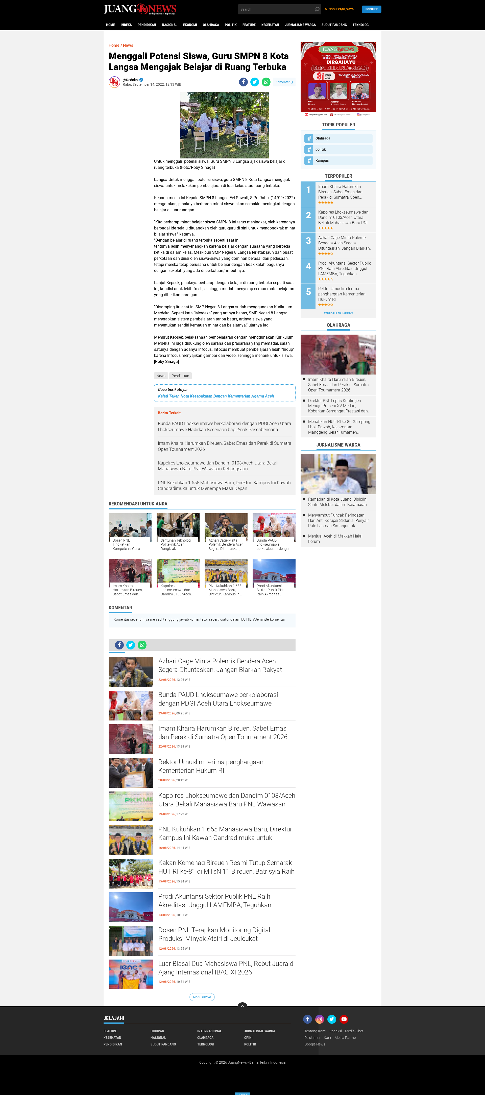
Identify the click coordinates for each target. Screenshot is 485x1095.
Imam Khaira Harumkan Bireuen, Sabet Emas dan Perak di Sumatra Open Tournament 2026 (222, 733)
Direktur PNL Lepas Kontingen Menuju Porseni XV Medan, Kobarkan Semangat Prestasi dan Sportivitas (338, 406)
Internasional (209, 1031)
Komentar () (284, 82)
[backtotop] (242, 1007)
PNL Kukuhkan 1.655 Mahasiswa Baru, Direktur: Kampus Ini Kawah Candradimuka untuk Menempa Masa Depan (226, 837)
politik (231, 25)
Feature (249, 25)
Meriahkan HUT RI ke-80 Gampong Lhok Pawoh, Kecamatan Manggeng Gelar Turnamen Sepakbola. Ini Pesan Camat (339, 427)
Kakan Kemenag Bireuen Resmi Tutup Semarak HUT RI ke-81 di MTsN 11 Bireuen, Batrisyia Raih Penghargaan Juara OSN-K (226, 871)
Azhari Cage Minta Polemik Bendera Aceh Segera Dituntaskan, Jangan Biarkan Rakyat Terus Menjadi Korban (220, 669)
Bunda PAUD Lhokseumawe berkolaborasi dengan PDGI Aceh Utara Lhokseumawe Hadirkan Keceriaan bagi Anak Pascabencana (222, 703)
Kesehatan (270, 25)
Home (110, 25)
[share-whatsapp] (266, 82)
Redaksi (335, 1031)
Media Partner (346, 1038)
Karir (327, 1038)
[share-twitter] (254, 82)
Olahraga (211, 25)
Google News (314, 1044)
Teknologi (361, 25)
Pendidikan (147, 25)
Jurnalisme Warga (300, 25)
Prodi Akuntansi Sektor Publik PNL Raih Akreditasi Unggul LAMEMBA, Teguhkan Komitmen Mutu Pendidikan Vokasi (214, 905)
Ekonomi (190, 25)
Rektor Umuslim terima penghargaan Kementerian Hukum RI (210, 766)
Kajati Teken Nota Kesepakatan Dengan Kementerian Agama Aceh (216, 396)
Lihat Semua (202, 996)
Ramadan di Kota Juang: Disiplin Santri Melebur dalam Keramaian (337, 502)
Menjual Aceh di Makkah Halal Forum (335, 539)
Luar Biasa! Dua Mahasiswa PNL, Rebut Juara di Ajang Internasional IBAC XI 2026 (226, 968)
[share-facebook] (243, 82)
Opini (248, 1038)
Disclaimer (312, 1038)
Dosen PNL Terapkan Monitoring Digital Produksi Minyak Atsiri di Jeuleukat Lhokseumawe (214, 938)
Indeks (126, 25)
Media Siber (354, 1031)
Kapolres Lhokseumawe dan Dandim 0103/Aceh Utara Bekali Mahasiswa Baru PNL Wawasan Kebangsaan (226, 804)
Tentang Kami (315, 1031)
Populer (372, 9)
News (161, 376)
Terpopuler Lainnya (338, 313)
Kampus (322, 160)
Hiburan (157, 1031)
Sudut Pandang (334, 25)
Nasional (169, 25)
